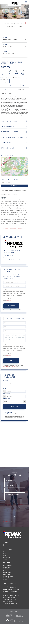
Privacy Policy (8, 300)
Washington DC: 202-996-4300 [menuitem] (10, 603)
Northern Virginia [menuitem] (7, 572)
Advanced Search (11, 26)
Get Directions (14, 185)
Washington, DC (9, 46)
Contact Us (11, 259)
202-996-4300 (8, 255)
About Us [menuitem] (5, 559)
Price (4, 388)
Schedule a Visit (20, 318)
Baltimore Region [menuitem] (7, 565)
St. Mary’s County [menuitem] (7, 578)
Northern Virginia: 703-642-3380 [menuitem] (11, 589)
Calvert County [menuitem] (6, 567)
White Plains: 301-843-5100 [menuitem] (10, 591)
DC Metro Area (8, 53)
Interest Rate (6, 398)
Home (2, 228)
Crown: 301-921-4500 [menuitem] (8, 601)
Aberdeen (19, 228)
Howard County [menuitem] (7, 574)
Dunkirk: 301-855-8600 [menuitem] (8, 586)
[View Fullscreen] (3, 165)
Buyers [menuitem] (4, 553)
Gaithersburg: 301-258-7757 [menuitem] (10, 599)
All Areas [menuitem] (5, 579)
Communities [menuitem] (6, 557)
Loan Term (5, 380)
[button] (25, 23)
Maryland (7, 33)
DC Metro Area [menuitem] (6, 570)
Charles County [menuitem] (7, 569)
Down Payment (6, 393)
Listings (6, 228)
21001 (23, 228)
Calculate (14, 406)
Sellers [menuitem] (4, 555)
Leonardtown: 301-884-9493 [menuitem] (10, 587)
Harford (14, 228)
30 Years (7, 384)
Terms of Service (14, 366)
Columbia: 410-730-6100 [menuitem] (9, 597)
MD (10, 228)
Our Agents (17, 259)
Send (11, 360)
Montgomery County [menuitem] (8, 576)
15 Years (13, 384)
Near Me (20, 26)
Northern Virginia (10, 39)
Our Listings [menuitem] (6, 552)
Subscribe (11, 306)
